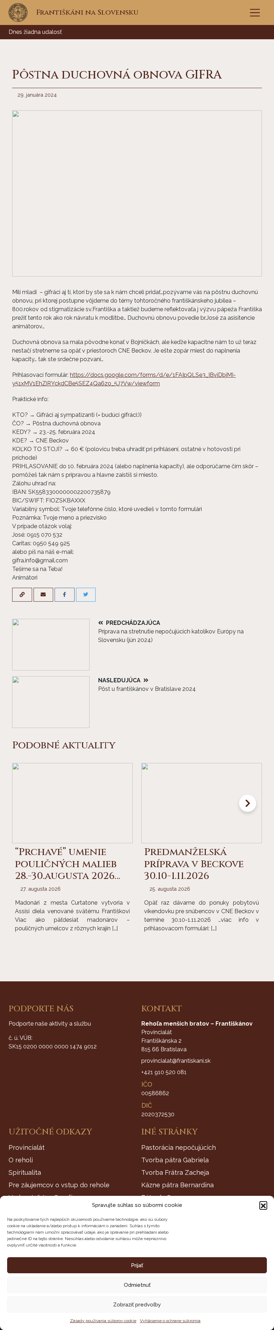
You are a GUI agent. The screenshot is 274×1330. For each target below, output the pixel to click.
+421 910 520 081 (164, 1072)
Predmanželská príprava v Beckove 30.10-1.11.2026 (194, 864)
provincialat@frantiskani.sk (175, 1060)
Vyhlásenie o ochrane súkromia (170, 1320)
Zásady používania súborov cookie (103, 1320)
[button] (263, 1205)
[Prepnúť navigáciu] (254, 12)
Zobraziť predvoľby (137, 1304)
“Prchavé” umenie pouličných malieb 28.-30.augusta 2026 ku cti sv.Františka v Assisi (69, 875)
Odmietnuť (137, 1285)
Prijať (137, 1265)
